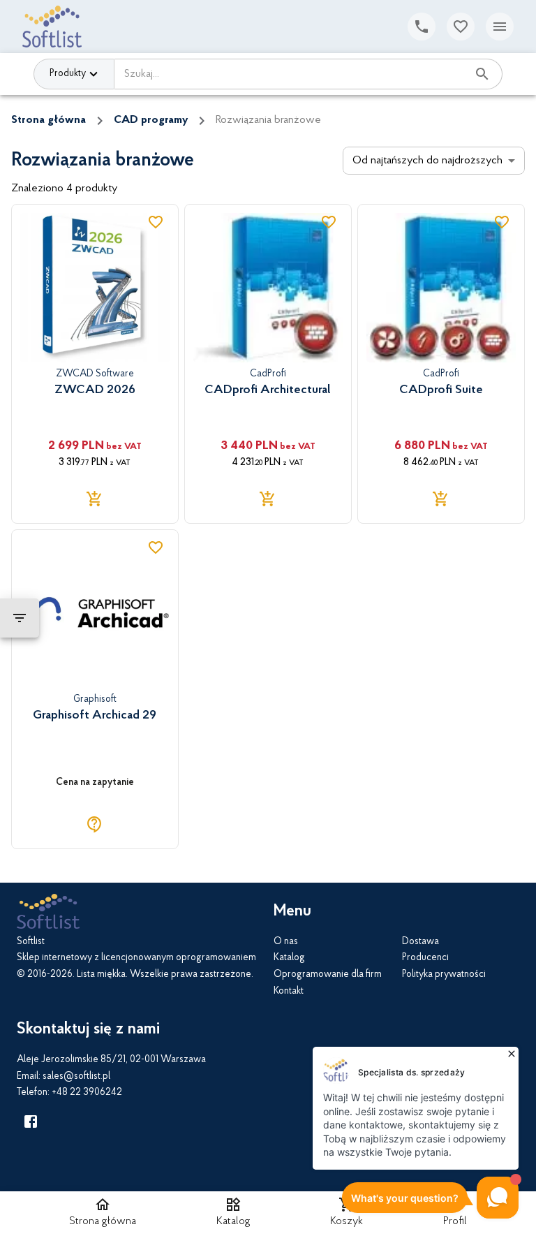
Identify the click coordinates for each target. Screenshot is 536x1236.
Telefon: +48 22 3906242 (69, 1093)
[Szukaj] (482, 74)
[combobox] (291, 74)
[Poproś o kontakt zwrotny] (422, 27)
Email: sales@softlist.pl (63, 1077)
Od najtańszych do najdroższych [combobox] (427, 160)
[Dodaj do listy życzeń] (156, 222)
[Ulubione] (461, 27)
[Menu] (500, 27)
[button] (233, 1213)
